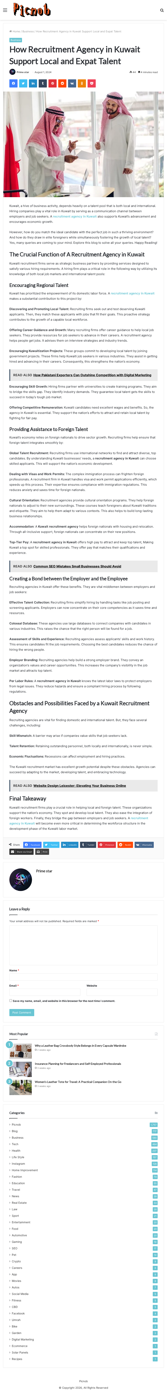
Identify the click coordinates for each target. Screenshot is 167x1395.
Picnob (16, 1124)
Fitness (16, 1300)
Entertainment (21, 1222)
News (15, 1196)
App (14, 1274)
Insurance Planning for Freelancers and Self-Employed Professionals (78, 1063)
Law (14, 1209)
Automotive (19, 1235)
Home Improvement (25, 1170)
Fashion (17, 1176)
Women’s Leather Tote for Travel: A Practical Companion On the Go (78, 1081)
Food (15, 1228)
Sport (15, 1215)
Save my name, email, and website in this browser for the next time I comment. (64, 1001)
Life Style (18, 1157)
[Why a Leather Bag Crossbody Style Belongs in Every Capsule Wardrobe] (20, 1051)
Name (14, 970)
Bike (14, 1326)
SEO (14, 1248)
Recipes (17, 1359)
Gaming (17, 1241)
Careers (17, 1267)
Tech (15, 1144)
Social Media (20, 1294)
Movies (16, 1280)
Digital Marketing (23, 1339)
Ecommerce (19, 1346)
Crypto (16, 1261)
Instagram (18, 1163)
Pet (14, 1254)
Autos (15, 1287)
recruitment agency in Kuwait (75, 216)
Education (18, 1183)
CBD (15, 1307)
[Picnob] (32, 10)
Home (16, 31)
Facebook (18, 1313)
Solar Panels (20, 1352)
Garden (16, 1333)
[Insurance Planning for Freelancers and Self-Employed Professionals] (20, 1069)
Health (16, 1150)
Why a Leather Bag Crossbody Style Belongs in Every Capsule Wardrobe (80, 1045)
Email (14, 985)
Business (28, 31)
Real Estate (19, 1202)
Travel (16, 1189)
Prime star (23, 72)
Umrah (16, 1320)
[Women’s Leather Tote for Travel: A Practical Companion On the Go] (20, 1087)
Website (92, 985)
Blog (15, 1131)
